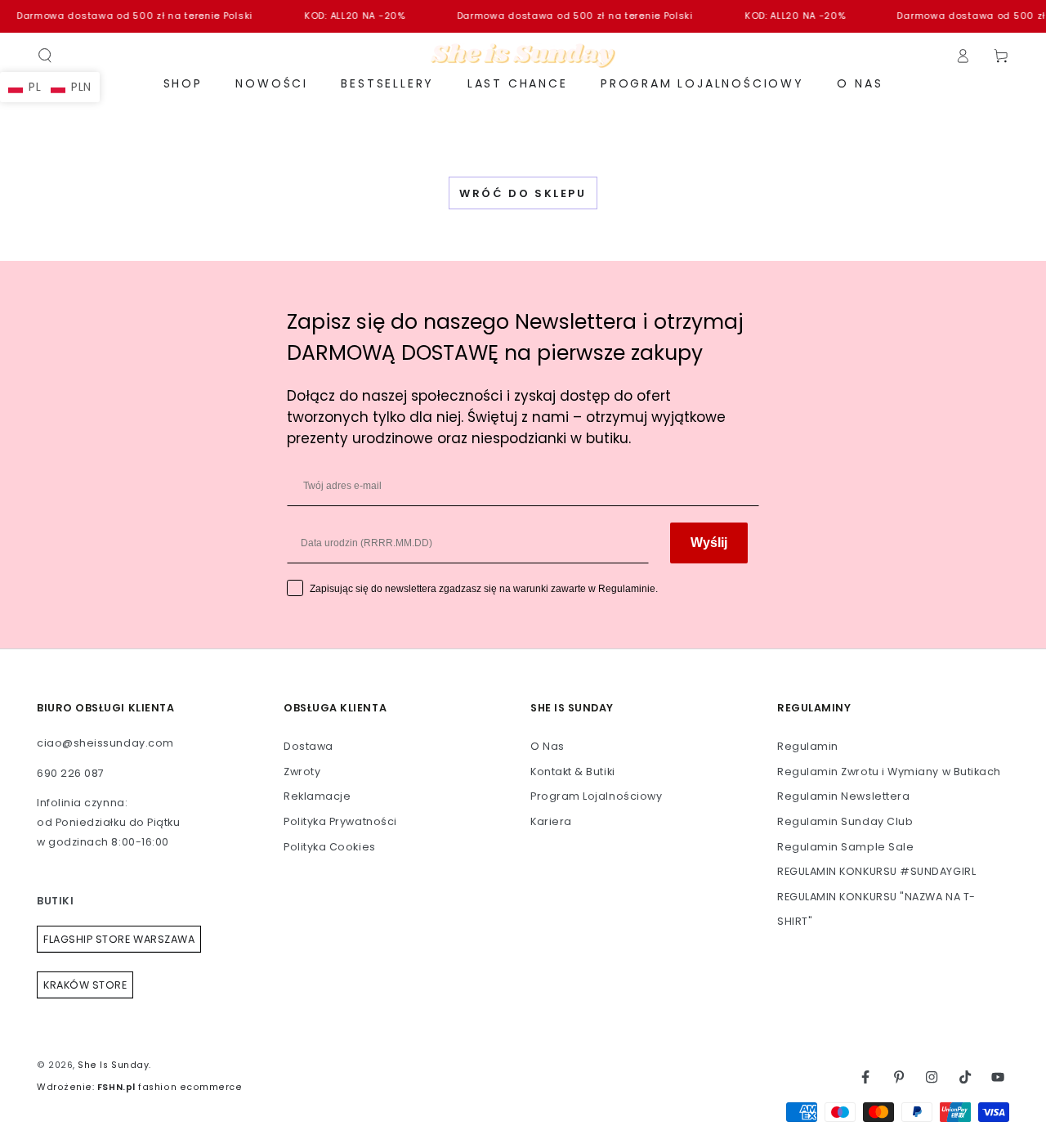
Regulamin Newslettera (843, 796)
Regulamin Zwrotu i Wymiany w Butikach (889, 771)
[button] (45, 55)
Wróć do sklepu (522, 193)
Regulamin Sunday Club (845, 821)
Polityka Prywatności (340, 821)
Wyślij (709, 543)
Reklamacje (317, 796)
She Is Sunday (113, 1065)
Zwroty (302, 771)
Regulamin (807, 746)
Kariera (551, 821)
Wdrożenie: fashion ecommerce (139, 1087)
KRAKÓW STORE (85, 985)
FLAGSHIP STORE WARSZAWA (118, 939)
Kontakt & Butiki (572, 771)
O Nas (547, 746)
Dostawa (308, 746)
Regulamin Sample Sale (845, 847)
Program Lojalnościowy (596, 796)
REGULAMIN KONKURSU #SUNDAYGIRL (876, 871)
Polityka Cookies (330, 847)
